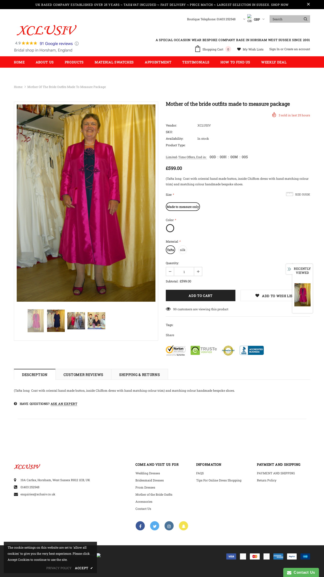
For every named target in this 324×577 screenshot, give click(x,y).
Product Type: (175, 145)
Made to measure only (183, 207)
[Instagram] (169, 525)
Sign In (274, 49)
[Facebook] (140, 525)
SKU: (169, 132)
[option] (86, 203)
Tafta (170, 250)
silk (183, 250)
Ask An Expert (64, 404)
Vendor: (171, 125)
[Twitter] (154, 525)
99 (175, 309)
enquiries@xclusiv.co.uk (38, 494)
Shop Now (280, 5)
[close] (308, 4)
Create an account (297, 49)
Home (18, 87)
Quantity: (172, 263)
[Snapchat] (183, 525)
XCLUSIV (204, 125)
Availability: (174, 138)
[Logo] (46, 38)
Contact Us (303, 572)
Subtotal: (172, 281)
